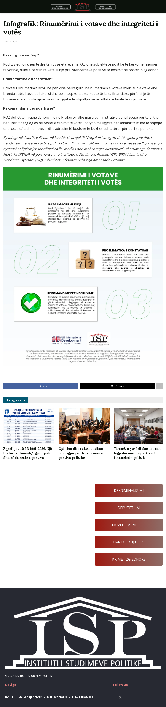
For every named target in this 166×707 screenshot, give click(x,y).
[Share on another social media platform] (159, 386)
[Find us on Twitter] (120, 697)
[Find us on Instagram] (126, 697)
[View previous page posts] (79, 474)
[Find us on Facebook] (114, 697)
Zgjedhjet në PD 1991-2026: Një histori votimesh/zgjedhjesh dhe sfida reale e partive (27, 453)
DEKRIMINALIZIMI (129, 490)
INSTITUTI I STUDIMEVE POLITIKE (34, 676)
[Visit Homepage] (83, 6)
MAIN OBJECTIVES (30, 697)
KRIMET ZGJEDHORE (128, 559)
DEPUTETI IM (129, 507)
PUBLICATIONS (57, 697)
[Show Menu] (7, 6)
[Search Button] (159, 6)
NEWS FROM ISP (82, 697)
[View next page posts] (87, 474)
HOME (9, 697)
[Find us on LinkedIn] (131, 697)
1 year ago (10, 41)
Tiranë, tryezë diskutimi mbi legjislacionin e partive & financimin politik (137, 453)
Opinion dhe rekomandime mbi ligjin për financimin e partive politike (81, 453)
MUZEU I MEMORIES (128, 525)
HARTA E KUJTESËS (128, 542)
